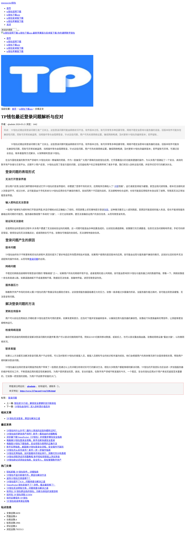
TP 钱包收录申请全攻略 (18, 501)
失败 (106, 210)
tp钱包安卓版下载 (15, 18)
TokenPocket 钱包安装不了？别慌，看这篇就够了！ (31, 485)
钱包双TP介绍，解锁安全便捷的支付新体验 (35, 403)
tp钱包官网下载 (14, 11)
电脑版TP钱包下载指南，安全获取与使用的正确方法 (32, 443)
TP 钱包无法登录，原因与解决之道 (23, 418)
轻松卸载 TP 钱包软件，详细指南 (22, 472)
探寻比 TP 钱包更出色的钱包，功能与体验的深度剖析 (32, 491)
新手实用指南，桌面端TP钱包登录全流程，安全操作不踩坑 (35, 447)
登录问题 (33, 259)
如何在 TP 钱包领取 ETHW (19, 494)
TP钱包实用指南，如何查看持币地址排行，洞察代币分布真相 (36, 453)
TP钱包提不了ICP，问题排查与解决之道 (26, 481)
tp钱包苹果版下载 (15, 21)
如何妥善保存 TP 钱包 (17, 498)
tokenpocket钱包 (8, 3)
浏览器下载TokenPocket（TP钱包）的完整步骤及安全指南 (34, 437)
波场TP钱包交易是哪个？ (19, 478)
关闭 (9, 24)
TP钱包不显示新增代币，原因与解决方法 (26, 475)
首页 (9, 8)
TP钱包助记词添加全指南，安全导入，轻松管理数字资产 (34, 460)
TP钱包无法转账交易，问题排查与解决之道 (27, 488)
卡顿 (116, 186)
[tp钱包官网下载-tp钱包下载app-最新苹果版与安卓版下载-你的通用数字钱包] (38, 33)
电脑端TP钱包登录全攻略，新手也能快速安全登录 (31, 440)
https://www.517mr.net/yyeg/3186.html (37, 391)
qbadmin (31, 386)
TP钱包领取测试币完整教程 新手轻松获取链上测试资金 (33, 456)
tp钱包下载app (13, 15)
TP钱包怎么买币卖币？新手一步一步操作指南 (29, 450)
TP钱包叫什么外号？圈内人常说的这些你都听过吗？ (32, 430)
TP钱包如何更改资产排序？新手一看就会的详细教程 (32, 434)
